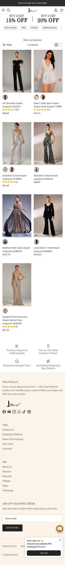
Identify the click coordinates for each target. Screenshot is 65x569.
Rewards (6, 476)
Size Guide (7, 443)
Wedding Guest (50, 27)
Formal (34, 27)
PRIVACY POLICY (9, 546)
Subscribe (12, 527)
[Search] (10, 10)
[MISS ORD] (32, 10)
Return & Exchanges (12, 439)
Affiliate (6, 481)
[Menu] (3, 10)
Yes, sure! (44, 553)
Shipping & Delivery (12, 434)
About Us (7, 466)
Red (24, 27)
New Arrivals (10, 27)
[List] (61, 45)
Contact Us (7, 429)
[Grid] (56, 45)
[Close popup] (60, 540)
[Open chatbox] (59, 528)
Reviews (6, 471)
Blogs (5, 485)
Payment (7, 448)
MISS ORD (13, 555)
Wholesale (7, 490)
